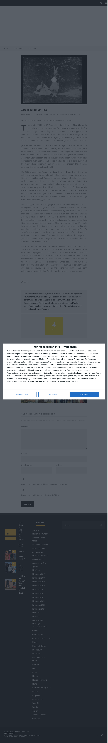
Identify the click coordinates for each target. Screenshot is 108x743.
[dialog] (54, 371)
